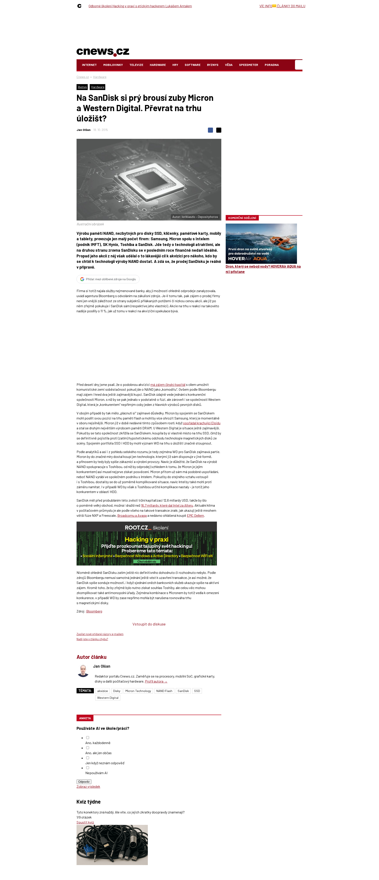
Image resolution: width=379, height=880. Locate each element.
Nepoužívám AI (96, 773)
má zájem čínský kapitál (167, 384)
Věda (228, 65)
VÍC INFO (265, 6)
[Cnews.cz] (80, 6)
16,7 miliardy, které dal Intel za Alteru (167, 505)
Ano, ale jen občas (98, 753)
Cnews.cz (83, 77)
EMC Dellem (195, 515)
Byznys (212, 65)
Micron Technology (138, 691)
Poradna (272, 65)
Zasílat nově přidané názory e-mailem (100, 634)
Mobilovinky (113, 65)
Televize (136, 65)
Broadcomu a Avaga (132, 515)
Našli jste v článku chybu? (92, 639)
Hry (175, 65)
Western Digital (107, 697)
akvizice (102, 691)
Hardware (158, 65)
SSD (197, 691)
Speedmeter (248, 65)
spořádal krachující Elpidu (201, 423)
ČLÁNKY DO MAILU (290, 6)
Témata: (85, 690)
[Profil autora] (83, 670)
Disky (116, 691)
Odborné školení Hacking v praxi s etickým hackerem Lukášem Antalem (140, 6)
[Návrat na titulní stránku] (103, 51)
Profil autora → (156, 681)
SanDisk (183, 691)
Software (192, 65)
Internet (89, 65)
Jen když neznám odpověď (104, 763)
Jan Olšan (84, 130)
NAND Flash (164, 691)
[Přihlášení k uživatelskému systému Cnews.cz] (299, 65)
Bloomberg (94, 611)
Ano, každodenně (98, 743)
